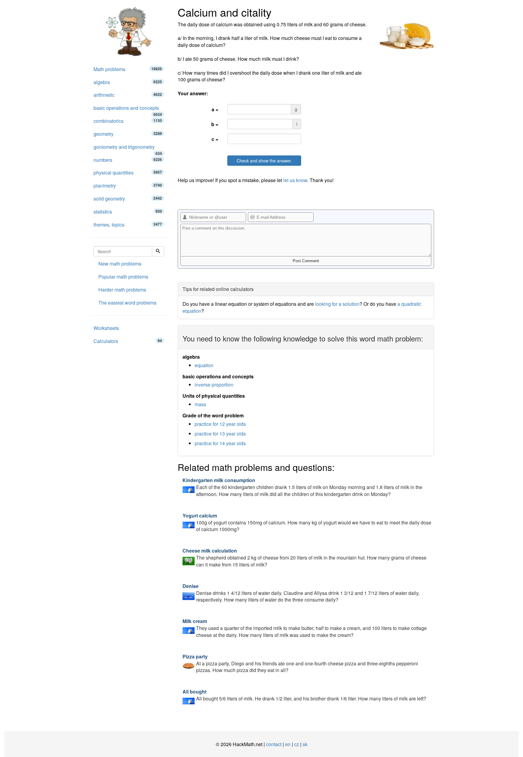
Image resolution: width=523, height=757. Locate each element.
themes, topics (128, 224)
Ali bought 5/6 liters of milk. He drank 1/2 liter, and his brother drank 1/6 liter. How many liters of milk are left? (304, 695)
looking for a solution (337, 303)
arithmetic (128, 94)
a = (215, 109)
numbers (128, 159)
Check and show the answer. (264, 161)
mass (200, 404)
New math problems (119, 263)
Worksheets (106, 328)
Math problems (128, 69)
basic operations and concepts (128, 109)
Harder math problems (122, 289)
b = (214, 124)
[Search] (158, 251)
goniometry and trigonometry (128, 148)
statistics (128, 211)
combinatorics (128, 120)
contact (273, 744)
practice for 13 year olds (220, 433)
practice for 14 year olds (220, 443)
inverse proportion (214, 384)
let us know (295, 180)
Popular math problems (123, 276)
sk (305, 744)
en (288, 744)
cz (296, 744)
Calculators (128, 341)
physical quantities (128, 172)
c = (215, 138)
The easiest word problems (127, 302)
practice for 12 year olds (220, 423)
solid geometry (128, 198)
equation (204, 365)
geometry (128, 133)
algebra (128, 82)
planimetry (128, 185)
